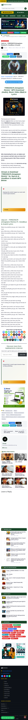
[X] (16, 335)
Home (2, 76)
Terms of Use (7, 693)
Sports (14, 638)
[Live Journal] (23, 340)
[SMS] (24, 335)
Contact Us (6, 685)
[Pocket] (14, 337)
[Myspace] (24, 337)
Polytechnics (20, 636)
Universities (12, 15)
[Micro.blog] (19, 337)
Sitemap (6, 697)
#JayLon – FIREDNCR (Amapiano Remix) (13, 414)
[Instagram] (26, 1)
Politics (12, 636)
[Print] (6, 335)
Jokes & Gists (6, 632)
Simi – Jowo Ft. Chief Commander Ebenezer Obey (7, 475)
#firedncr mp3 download (19, 412)
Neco (18, 634)
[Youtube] (22, 337)
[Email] (11, 332)
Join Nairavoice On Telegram (14, 82)
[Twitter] (9, 332)
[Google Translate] (16, 337)
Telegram (17, 32)
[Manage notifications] (25, 717)
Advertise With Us (8, 12)
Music (5, 634)
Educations (12, 628)
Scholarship (6, 638)
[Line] (5, 340)
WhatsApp (24, 32)
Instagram (11, 32)
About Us (6, 683)
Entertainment (7, 630)
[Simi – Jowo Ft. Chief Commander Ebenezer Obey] (7, 469)
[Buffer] (13, 340)
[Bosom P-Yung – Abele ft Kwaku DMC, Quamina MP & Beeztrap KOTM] (20, 469)
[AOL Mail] (10, 340)
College (19, 15)
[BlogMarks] (6, 337)
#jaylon (3, 414)
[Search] (25, 8)
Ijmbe (16, 630)
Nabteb (12, 634)
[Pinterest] (4, 335)
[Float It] (18, 340)
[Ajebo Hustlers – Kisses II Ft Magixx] (20, 481)
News (3, 15)
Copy (20, 56)
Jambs (23, 15)
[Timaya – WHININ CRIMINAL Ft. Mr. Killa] (7, 456)
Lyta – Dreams (18, 461)
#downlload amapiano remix (7, 412)
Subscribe (22, 354)
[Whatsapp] (6, 332)
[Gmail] (9, 337)
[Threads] (14, 335)
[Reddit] (24, 332)
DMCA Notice (7, 695)
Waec (7, 15)
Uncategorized (6, 35)
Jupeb (13, 632)
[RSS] (22, 335)
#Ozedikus (4, 418)
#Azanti (15, 410)
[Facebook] (25, 1)
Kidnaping (20, 632)
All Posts (5, 447)
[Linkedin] (22, 332)
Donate (6, 209)
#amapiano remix (9, 410)
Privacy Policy (7, 691)
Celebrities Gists (8, 626)
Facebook (4, 32)
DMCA (17, 718)
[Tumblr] (20, 340)
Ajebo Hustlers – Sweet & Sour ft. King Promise (7, 487)
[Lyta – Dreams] (20, 456)
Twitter (17, 54)
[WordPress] (14, 332)
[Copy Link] (11, 335)
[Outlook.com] (11, 337)
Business (16, 624)
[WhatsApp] (9, 676)
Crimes (5, 628)
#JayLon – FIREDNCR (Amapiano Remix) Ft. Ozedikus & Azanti (13, 416)
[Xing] (15, 340)
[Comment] (7, 340)
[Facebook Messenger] (9, 335)
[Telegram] (16, 332)
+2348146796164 (5, 673)
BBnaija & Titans (7, 624)
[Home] (6, 5)
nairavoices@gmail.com (7, 670)
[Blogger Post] (4, 337)
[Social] (2, 676)
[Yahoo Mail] (19, 335)
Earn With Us (21, 12)
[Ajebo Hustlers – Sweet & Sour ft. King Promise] (7, 481)
